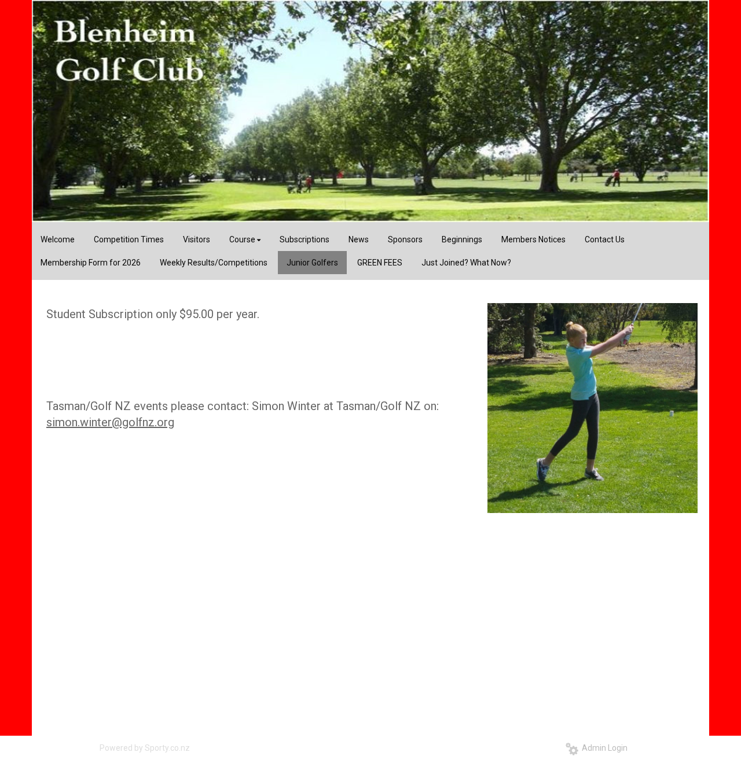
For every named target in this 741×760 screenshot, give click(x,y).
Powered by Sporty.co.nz (145, 747)
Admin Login (603, 747)
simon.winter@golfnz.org (110, 422)
